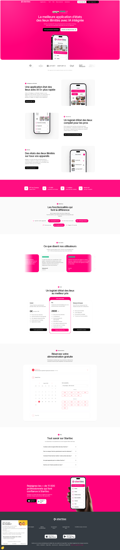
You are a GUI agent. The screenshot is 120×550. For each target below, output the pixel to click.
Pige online (48, 545)
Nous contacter (59, 2)
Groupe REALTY (64, 543)
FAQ (53, 2)
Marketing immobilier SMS (64, 545)
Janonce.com (55, 545)
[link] (60, 513)
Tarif (50, 2)
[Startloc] (25, 1)
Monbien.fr (43, 545)
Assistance (67, 2)
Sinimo (38, 545)
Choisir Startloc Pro (60, 330)
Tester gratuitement (38, 329)
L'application (43, 2)
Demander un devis (81, 329)
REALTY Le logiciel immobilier (77, 545)
